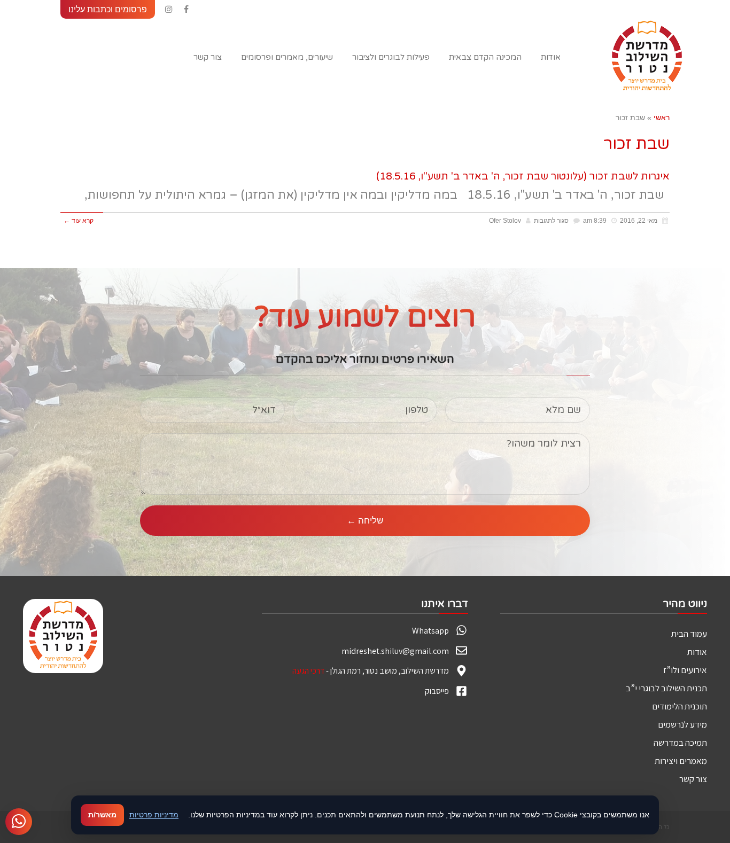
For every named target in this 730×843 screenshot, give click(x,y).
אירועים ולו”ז (685, 670)
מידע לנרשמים (682, 724)
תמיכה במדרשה (680, 742)
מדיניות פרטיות (153, 814)
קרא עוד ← (79, 220)
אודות (697, 652)
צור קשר (693, 779)
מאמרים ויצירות (681, 761)
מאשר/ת (102, 814)
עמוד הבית (689, 633)
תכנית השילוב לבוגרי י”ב (666, 688)
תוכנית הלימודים (679, 706)
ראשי (662, 117)
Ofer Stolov (505, 220)
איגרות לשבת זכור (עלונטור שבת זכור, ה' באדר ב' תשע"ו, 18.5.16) (523, 176)
